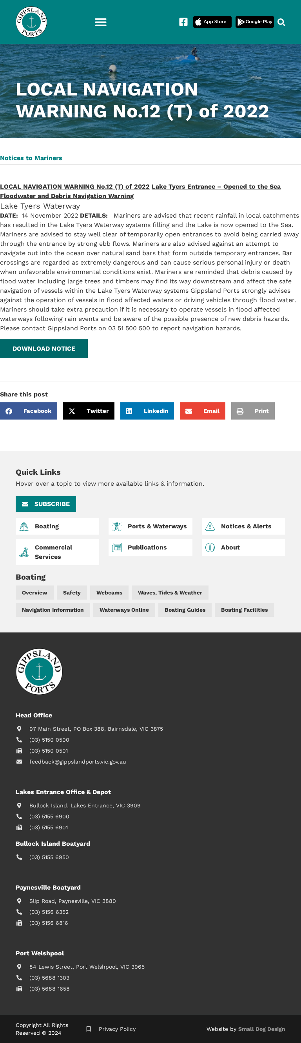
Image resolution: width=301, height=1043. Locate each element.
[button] (100, 22)
